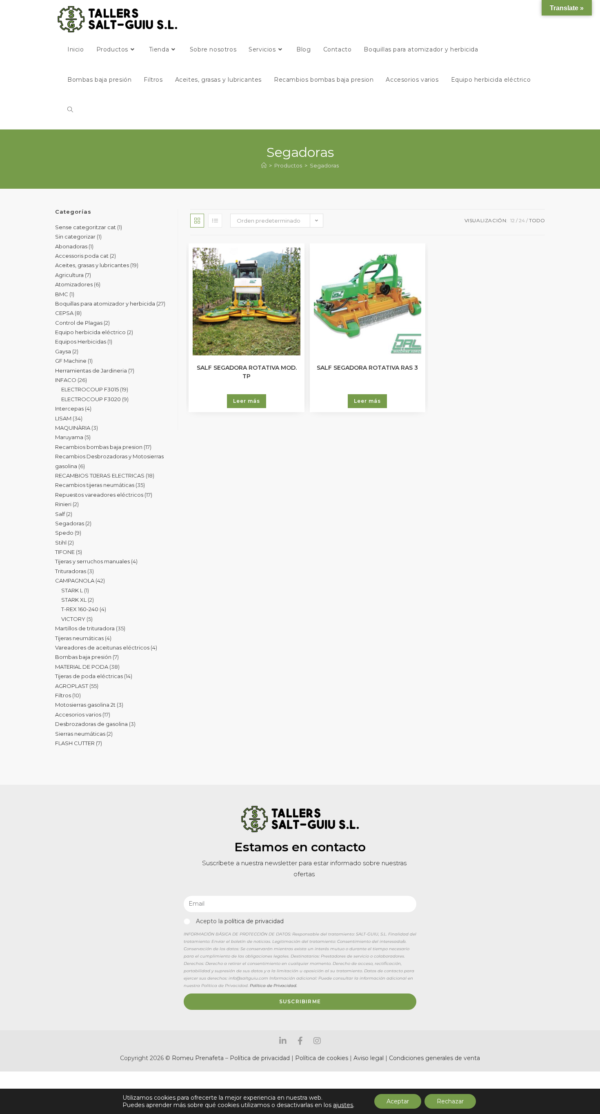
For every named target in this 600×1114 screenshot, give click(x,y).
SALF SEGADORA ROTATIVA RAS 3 (367, 367)
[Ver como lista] (215, 221)
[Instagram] (317, 1041)
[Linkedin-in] (283, 1041)
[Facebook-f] (300, 1041)
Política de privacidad (260, 1058)
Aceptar (398, 1101)
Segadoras (324, 165)
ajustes (343, 1105)
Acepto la (240, 921)
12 (512, 220)
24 (522, 220)
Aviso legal (369, 1058)
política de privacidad (254, 921)
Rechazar (450, 1101)
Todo (537, 220)
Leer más (246, 401)
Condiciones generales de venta (434, 1058)
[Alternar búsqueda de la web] (70, 110)
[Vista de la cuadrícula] (197, 221)
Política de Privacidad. (273, 985)
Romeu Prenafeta (198, 1058)
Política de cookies (321, 1058)
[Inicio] (264, 165)
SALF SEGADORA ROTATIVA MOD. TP (247, 371)
